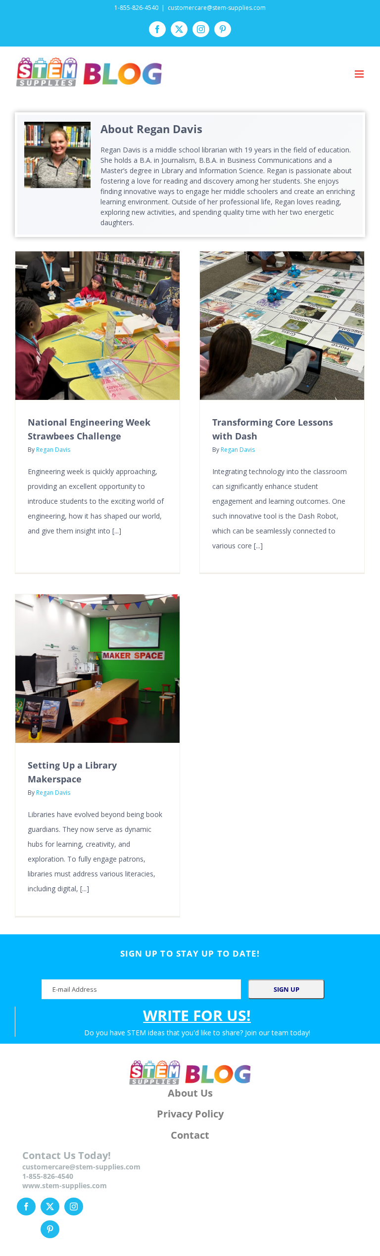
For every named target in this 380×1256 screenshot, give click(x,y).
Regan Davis (53, 449)
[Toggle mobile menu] (360, 74)
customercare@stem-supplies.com (217, 7)
